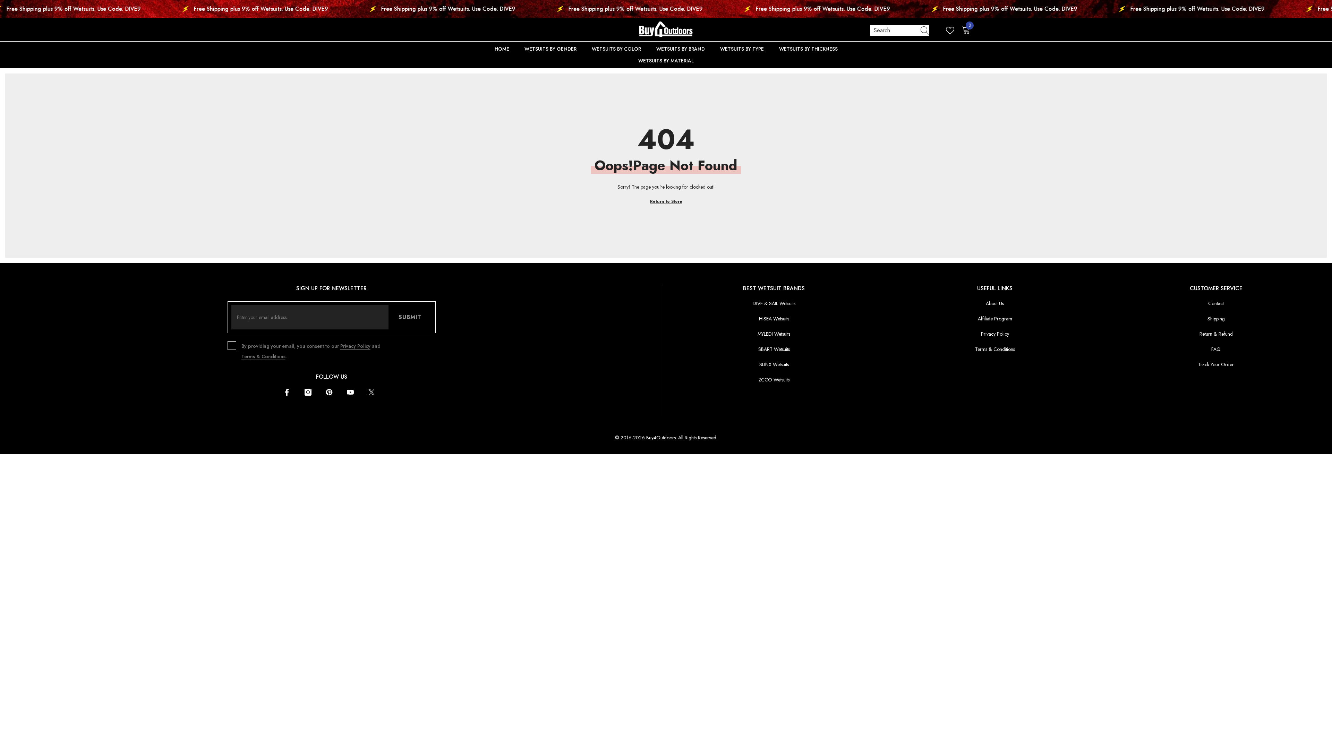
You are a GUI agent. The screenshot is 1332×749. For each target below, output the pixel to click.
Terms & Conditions (263, 356)
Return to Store (666, 201)
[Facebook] (287, 392)
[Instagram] (308, 392)
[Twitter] (371, 392)
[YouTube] (350, 392)
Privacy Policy (355, 346)
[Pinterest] (329, 392)
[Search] (899, 30)
